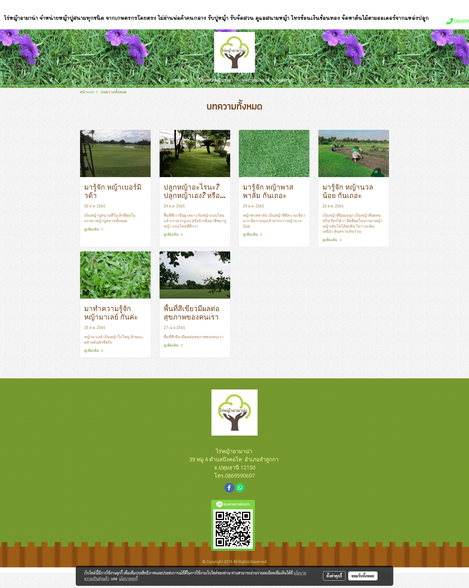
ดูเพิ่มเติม (92, 229)
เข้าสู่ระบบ (20, 6)
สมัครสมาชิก (50, 6)
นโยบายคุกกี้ (128, 578)
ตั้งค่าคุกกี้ (334, 575)
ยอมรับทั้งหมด (362, 575)
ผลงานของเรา (254, 80)
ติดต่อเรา (283, 80)
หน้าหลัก (182, 80)
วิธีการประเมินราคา (216, 80)
